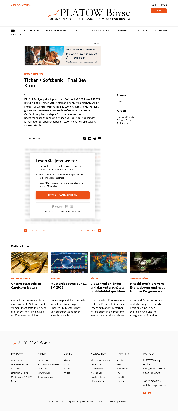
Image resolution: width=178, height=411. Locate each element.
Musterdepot (123, 30)
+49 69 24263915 (152, 381)
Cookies (122, 401)
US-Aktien (78, 30)
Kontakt (120, 377)
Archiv (120, 360)
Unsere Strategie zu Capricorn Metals (26, 285)
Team (119, 364)
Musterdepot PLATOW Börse (21, 379)
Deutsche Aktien (31, 30)
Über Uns (16, 34)
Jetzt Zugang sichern (62, 195)
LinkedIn (149, 393)
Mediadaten (122, 368)
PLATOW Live (161, 30)
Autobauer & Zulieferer (48, 364)
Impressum (73, 401)
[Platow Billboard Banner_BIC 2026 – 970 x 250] (62, 56)
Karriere (120, 381)
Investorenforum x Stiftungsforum (98, 379)
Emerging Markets (99, 30)
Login (164, 5)
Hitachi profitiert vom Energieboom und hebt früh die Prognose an (147, 287)
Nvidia (67, 372)
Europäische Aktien (56, 30)
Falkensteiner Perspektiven (96, 370)
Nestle (67, 368)
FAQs (119, 372)
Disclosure (110, 401)
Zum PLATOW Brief (21, 4)
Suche (153, 5)
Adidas (67, 364)
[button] (84, 138)
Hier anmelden (73, 211)
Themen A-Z (43, 360)
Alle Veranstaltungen (100, 360)
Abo (159, 10)
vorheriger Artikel (38, 230)
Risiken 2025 (96, 364)
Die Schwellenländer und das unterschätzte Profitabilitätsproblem (107, 287)
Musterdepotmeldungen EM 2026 (69, 285)
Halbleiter (42, 368)
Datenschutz (88, 401)
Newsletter (142, 30)
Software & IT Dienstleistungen (45, 374)
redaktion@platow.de (154, 385)
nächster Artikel (88, 230)
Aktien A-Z (68, 360)
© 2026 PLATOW (56, 401)
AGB (100, 401)
